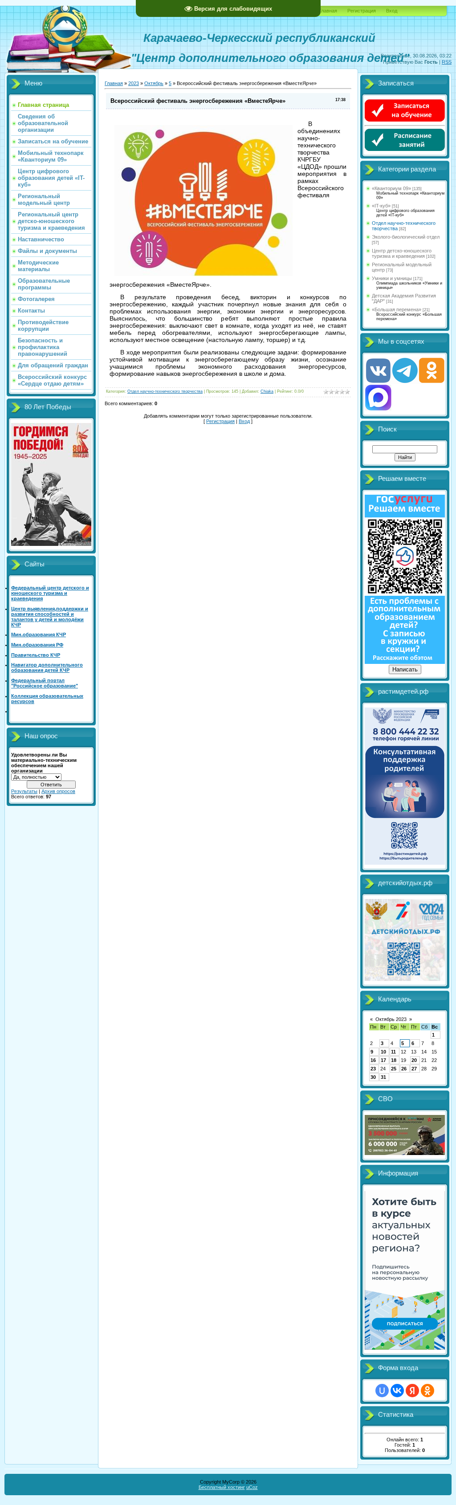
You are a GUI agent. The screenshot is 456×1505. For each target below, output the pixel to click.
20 (414, 1060)
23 (373, 1068)
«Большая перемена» (396, 309)
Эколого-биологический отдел (406, 237)
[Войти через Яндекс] (412, 1390)
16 (373, 1060)
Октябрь (153, 83)
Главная (328, 10)
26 (404, 1068)
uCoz (252, 1487)
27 (414, 1068)
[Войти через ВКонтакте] (397, 1390)
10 (383, 1051)
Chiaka (267, 391)
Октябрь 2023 (391, 1019)
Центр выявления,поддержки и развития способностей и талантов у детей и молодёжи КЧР (49, 616)
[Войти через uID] (382, 1390)
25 (393, 1068)
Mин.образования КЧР (38, 634)
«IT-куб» (381, 205)
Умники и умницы (392, 278)
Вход (391, 10)
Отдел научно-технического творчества (165, 391)
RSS (447, 62)
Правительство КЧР (35, 655)
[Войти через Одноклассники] (427, 1390)
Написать (405, 669)
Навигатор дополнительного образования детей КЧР (47, 667)
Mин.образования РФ (37, 644)
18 (393, 1060)
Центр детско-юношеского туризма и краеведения (402, 253)
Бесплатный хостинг (222, 1487)
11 (393, 1051)
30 (373, 1077)
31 (383, 1077)
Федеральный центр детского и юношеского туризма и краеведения (50, 593)
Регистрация (361, 10)
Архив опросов (58, 791)
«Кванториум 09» (391, 188)
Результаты (24, 791)
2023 (133, 83)
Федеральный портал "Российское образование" (44, 683)
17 (383, 1060)
